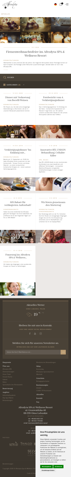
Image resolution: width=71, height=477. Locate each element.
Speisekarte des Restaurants (13, 385)
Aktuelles (40, 394)
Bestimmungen (42, 385)
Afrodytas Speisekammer (45, 372)
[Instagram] (41, 333)
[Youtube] (35, 333)
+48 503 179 (35, 421)
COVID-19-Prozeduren (43, 391)
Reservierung (8, 388)
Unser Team (7, 374)
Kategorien (13, 85)
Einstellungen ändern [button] (48, 470)
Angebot (6, 392)
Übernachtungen (8, 372)
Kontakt (39, 398)
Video (5, 382)
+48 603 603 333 (37, 419)
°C (39, 313)
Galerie (5, 379)
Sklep (38, 366)
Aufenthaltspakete (9, 395)
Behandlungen (8, 400)
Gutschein (40, 378)
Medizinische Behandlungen (46, 362)
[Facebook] (30, 333)
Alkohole (39, 374)
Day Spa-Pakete (8, 398)
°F (43, 313)
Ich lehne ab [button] (58, 466)
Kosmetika (40, 369)
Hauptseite (7, 362)
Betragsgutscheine (42, 381)
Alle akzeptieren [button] (46, 466)
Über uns (6, 366)
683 (41, 421)
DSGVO (38, 388)
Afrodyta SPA (7, 369)
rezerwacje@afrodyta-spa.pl (37, 423)
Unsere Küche (7, 377)
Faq (37, 402)
